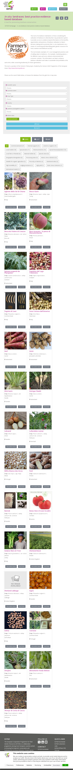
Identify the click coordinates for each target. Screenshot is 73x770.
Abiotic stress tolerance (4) (49, 157)
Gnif (6, 351)
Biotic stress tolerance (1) (54, 165)
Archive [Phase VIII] (60, 748)
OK (65, 765)
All (6, 146)
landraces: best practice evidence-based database (33, 26)
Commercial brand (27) (17, 146)
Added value (10, 115)
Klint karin (8, 391)
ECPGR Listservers (60, 744)
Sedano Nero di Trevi (12, 551)
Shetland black (35, 551)
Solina (6, 631)
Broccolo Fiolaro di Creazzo (14, 231)
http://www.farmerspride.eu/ (16, 68)
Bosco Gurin (34, 191)
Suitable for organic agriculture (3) (16, 161)
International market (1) (13, 169)
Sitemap (57, 750)
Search (64, 9)
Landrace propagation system (15, 108)
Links (56, 746)
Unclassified (47, 765)
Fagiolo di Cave (10, 311)
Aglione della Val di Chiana (14, 191)
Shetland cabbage (11, 591)
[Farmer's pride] (17, 47)
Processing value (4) (32, 157)
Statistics (29, 765)
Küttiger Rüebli (35, 391)
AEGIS (35, 9)
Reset (37, 124)
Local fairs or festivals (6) (13, 153)
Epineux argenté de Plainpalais (12, 272)
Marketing (38, 765)
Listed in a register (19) (49, 146)
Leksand (7, 431)
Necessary (10, 765)
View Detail (21, 207)
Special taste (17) (25, 150)
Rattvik (7, 511)
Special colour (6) (44, 153)
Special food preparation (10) (57, 150)
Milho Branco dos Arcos (13, 471)
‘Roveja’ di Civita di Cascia (14, 710)
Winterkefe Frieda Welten (39, 670)
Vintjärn (7, 670)
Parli (31, 471)
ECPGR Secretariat (43, 749)
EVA (43, 9)
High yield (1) (40, 165)
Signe (31, 591)
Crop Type (10, 96)
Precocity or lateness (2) (36, 161)
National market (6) (29, 153)
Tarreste (32, 631)
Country (9, 103)
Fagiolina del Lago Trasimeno (36, 272)
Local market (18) (11, 150)
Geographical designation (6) (14, 157)
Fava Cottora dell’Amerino (39, 311)
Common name (11, 90)
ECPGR (7, 739)
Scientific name (11, 85)
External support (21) (34, 146)
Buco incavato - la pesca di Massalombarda (39, 232)
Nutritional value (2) (52, 161)
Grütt (31, 351)
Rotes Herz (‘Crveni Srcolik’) (39, 511)
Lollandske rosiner (36, 431)
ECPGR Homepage (10, 26)
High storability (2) (11, 165)
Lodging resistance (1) (26, 165)
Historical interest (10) (39, 150)
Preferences (20, 765)
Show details (56, 765)
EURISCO (53, 9)
